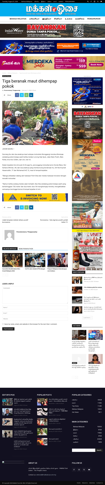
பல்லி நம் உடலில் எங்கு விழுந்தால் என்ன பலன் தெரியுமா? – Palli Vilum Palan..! (58, 411)
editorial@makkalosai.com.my (46, 475)
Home (4, 73)
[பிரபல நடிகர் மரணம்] (42, 441)
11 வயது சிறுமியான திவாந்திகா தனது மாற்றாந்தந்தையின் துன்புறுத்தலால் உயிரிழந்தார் (94, 369)
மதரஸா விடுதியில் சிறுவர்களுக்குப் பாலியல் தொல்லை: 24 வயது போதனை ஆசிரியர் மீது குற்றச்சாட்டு (23, 432)
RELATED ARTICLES (9, 249)
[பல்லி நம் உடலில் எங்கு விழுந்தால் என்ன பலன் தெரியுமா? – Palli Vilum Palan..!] (42, 411)
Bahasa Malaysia (26, 1)
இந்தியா (43, 1)
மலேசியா (36, 1)
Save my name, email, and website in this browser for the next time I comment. (30, 324)
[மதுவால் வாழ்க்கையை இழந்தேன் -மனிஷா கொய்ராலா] (42, 421)
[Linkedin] (31, 95)
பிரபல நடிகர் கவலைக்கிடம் (55, 429)
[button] (88, 1)
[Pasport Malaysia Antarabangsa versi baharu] (57, 260)
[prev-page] (3, 275)
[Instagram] (94, 1)
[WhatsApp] (26, 95)
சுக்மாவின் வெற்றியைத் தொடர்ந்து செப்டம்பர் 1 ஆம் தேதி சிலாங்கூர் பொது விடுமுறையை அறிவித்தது (22, 411)
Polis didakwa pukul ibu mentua (93, 287)
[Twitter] (97, 1)
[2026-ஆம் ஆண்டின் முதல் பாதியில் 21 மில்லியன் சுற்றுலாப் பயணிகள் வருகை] (7, 401)
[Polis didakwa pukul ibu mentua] (77, 290)
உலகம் (55, 1)
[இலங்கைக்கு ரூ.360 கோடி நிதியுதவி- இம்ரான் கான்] (77, 280)
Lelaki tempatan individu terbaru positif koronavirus (15, 221)
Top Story (91, 339)
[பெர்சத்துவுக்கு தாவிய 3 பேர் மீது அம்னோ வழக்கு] (79, 359)
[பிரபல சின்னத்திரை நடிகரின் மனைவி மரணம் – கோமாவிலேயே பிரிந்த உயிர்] (42, 401)
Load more (86, 318)
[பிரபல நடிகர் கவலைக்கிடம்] (42, 431)
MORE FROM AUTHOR (26, 249)
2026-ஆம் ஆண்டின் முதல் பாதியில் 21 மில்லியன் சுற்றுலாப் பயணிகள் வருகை (23, 401)
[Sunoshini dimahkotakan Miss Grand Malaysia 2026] (12, 260)
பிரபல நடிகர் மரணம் (54, 439)
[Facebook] (91, 1)
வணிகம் (61, 1)
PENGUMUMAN (70, 1)
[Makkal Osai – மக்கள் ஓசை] (52, 10)
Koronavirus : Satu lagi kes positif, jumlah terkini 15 (54, 221)
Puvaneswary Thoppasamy (12, 90)
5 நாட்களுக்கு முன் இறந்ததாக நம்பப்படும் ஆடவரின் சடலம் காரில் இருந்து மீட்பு (92, 299)
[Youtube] (101, 1)
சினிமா (49, 1)
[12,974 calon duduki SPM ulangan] (35, 260)
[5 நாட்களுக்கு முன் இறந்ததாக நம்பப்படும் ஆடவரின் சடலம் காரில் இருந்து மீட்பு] (77, 300)
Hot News (75, 339)
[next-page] (7, 275)
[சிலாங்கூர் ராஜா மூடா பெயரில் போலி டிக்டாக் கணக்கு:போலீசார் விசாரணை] (77, 309)
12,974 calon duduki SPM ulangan (35, 269)
